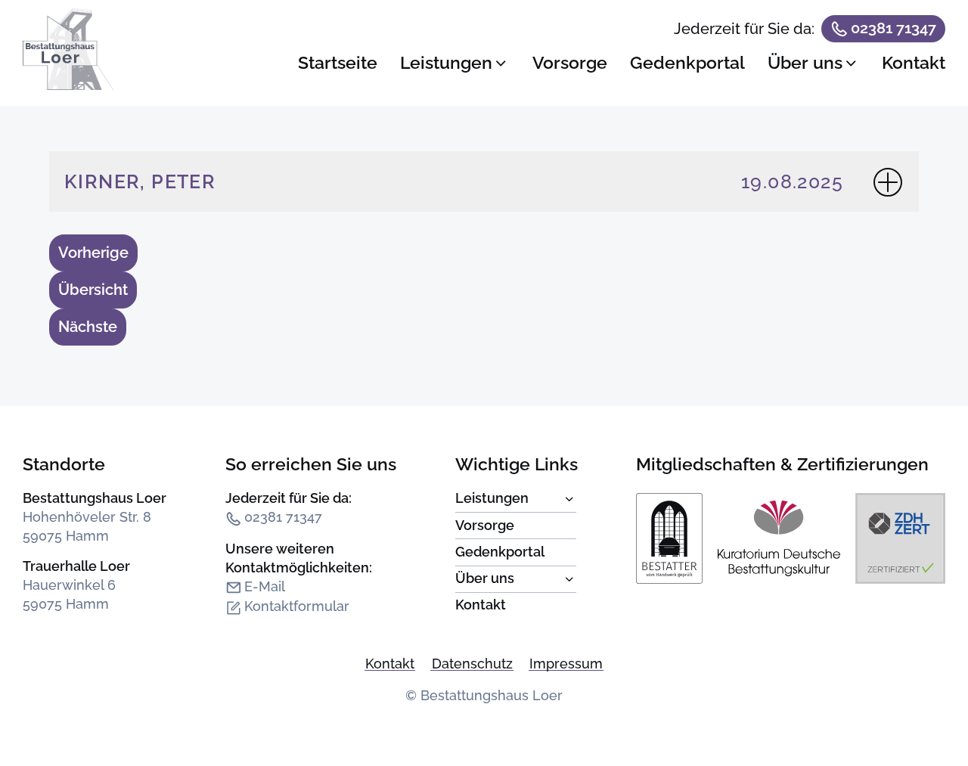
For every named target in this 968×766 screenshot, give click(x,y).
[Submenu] (509, 501)
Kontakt (480, 604)
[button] (455, 63)
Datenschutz (472, 663)
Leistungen (515, 499)
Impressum (566, 663)
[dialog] (621, 53)
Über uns (515, 579)
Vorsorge (484, 525)
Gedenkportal (499, 552)
